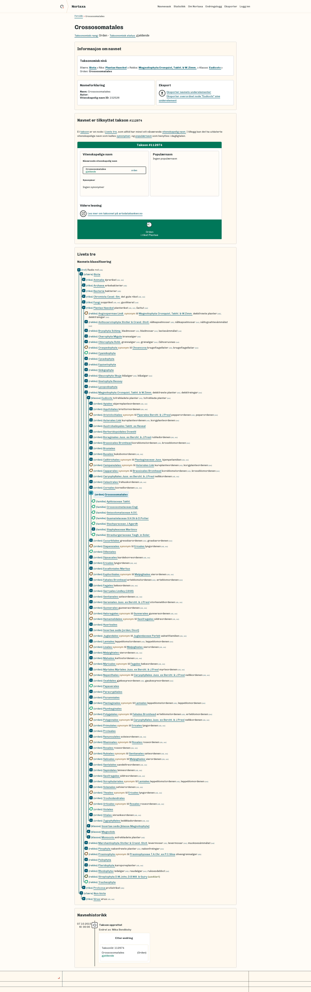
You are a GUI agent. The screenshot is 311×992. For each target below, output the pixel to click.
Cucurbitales (111, 540)
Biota (97, 274)
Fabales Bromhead (115, 579)
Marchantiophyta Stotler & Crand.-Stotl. (123, 843)
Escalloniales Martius (116, 568)
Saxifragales (145, 618)
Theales (108, 792)
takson (84, 131)
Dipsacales (110, 557)
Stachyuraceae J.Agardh (122, 523)
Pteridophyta (106, 865)
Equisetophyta (107, 364)
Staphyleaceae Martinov (122, 529)
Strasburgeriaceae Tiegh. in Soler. (128, 534)
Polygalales (110, 714)
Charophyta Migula (110, 336)
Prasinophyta (106, 854)
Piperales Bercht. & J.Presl (154, 414)
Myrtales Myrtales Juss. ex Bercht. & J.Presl (131, 669)
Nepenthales (111, 674)
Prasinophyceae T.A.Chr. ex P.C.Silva (152, 854)
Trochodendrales (114, 798)
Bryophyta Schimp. (109, 330)
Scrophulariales (113, 781)
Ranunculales (112, 736)
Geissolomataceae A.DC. (122, 512)
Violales (108, 809)
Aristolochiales (113, 414)
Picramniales (111, 697)
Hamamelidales (113, 618)
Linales (108, 646)
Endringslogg (214, 6)
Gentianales (111, 596)
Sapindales (110, 770)
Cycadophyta (106, 358)
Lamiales (109, 641)
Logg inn (245, 6)
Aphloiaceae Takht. (118, 501)
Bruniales (109, 448)
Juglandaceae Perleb (146, 635)
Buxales (108, 454)
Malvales (109, 658)
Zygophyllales (112, 820)
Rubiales (109, 753)
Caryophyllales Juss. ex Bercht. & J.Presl (128, 476)
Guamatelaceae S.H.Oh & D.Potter (128, 518)
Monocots (108, 837)
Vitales (107, 815)
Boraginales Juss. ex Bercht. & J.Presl (127, 437)
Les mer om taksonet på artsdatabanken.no (115, 213)
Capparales (110, 470)
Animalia (99, 279)
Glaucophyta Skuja (109, 375)
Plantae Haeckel (103, 307)
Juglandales (111, 635)
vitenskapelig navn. (174, 131)
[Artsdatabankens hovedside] (64, 6)
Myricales (109, 663)
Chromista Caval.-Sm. (106, 296)
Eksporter (231, 6)
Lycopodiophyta (107, 386)
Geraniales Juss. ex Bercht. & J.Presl (126, 602)
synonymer (123, 135)
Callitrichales (111, 459)
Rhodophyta (106, 871)
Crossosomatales (116, 494)
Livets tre (111, 131)
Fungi (97, 302)
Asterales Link (112, 420)
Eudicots (107, 398)
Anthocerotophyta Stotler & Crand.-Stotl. (123, 322)
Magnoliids (108, 831)
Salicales (109, 759)
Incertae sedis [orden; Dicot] (121, 630)
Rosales (137, 742)
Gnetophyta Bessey (110, 381)
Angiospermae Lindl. (111, 313)
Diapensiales (111, 546)
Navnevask (164, 6)
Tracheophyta (107, 882)
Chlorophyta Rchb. (109, 342)
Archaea (99, 285)
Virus (97, 899)
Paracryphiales (112, 691)
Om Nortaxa (195, 6)
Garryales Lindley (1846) (118, 590)
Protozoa (99, 887)
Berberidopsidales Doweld (119, 431)
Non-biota (100, 893)
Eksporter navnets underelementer (189, 92)
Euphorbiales (111, 574)
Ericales (139, 546)
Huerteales (110, 624)
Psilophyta (104, 859)
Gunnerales (110, 607)
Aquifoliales (111, 409)
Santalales (110, 764)
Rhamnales (110, 742)
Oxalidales (110, 680)
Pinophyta (104, 848)
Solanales (109, 787)
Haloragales (111, 613)
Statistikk (179, 6)
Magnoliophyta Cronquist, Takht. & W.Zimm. (165, 313)
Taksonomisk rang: (86, 35)
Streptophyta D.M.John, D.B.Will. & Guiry (122, 876)
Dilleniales (109, 551)
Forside (79, 16)
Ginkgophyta (106, 370)
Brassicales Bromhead (117, 442)
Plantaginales (112, 703)
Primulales (110, 725)
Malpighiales (143, 574)
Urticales (109, 803)
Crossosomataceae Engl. (122, 506)
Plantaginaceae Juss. (148, 459)
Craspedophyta (108, 347)
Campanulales (112, 465)
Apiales (108, 403)
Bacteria (99, 291)
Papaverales (111, 686)
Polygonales (111, 719)
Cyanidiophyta (107, 353)
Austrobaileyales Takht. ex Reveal (124, 426)
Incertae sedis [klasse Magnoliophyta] (125, 826)
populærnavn (143, 135)
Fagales (108, 585)
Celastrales (111, 482)
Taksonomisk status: (123, 35)
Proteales (109, 731)
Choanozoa (139, 347)
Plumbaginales (112, 708)
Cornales (109, 487)
